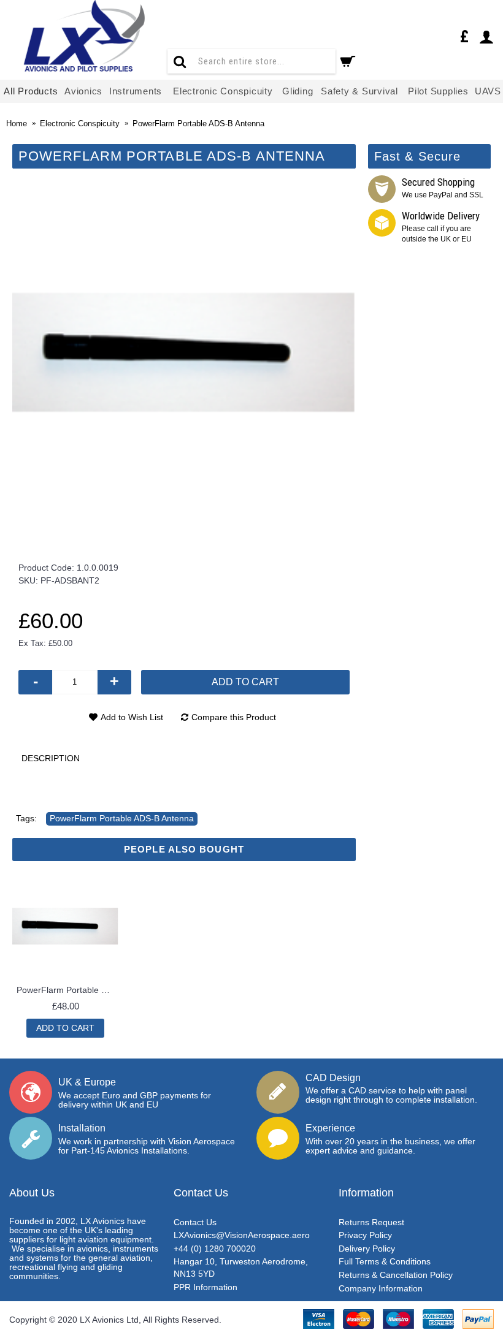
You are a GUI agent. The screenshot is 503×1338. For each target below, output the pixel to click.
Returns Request (371, 1222)
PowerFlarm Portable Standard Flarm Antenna (67, 990)
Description (50, 758)
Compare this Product (233, 717)
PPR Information (205, 1287)
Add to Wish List (132, 717)
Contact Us (195, 1222)
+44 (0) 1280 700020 (215, 1248)
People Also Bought (184, 849)
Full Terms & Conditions (385, 1261)
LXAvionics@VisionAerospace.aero (242, 1235)
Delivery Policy (367, 1248)
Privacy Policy (365, 1235)
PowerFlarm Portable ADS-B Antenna (122, 818)
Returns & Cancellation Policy (396, 1275)
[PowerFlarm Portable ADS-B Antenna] (184, 353)
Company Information (381, 1288)
